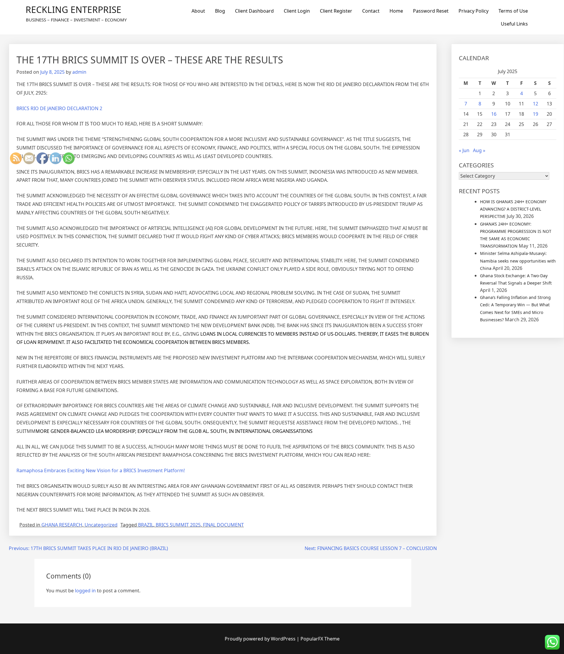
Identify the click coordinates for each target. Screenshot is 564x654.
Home (396, 11)
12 (535, 103)
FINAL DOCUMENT (223, 525)
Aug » (479, 150)
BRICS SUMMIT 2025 (178, 525)
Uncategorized (101, 525)
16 (493, 114)
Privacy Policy (474, 11)
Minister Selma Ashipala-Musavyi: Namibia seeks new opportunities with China (518, 260)
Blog (220, 11)
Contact (371, 11)
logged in (85, 590)
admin (79, 72)
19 (535, 114)
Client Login (297, 11)
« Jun (464, 150)
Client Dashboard (254, 11)
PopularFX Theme (320, 638)
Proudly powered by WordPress (261, 638)
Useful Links (514, 24)
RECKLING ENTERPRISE (73, 10)
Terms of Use (513, 11)
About (198, 11)
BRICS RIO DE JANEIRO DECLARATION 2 (59, 108)
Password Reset (431, 11)
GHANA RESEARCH (61, 525)
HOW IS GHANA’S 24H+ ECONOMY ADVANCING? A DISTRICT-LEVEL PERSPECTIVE (513, 209)
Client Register (336, 11)
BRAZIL (145, 525)
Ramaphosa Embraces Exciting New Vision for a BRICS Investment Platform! (100, 470)
